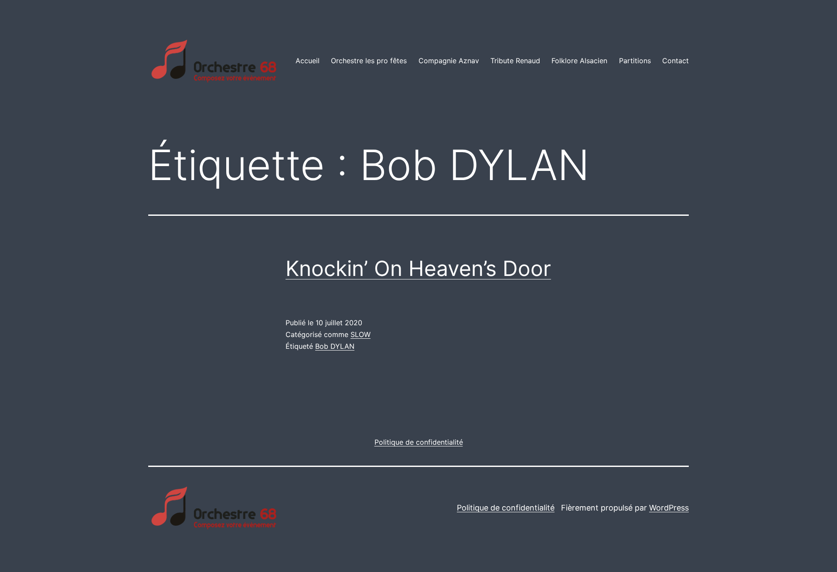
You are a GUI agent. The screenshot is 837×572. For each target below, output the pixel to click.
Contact (675, 60)
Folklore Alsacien (579, 60)
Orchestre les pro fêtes (369, 60)
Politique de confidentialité (506, 507)
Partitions (635, 60)
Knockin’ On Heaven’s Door (418, 268)
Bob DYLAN (334, 346)
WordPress (669, 507)
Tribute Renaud (515, 60)
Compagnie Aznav (448, 60)
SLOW (360, 334)
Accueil (308, 60)
